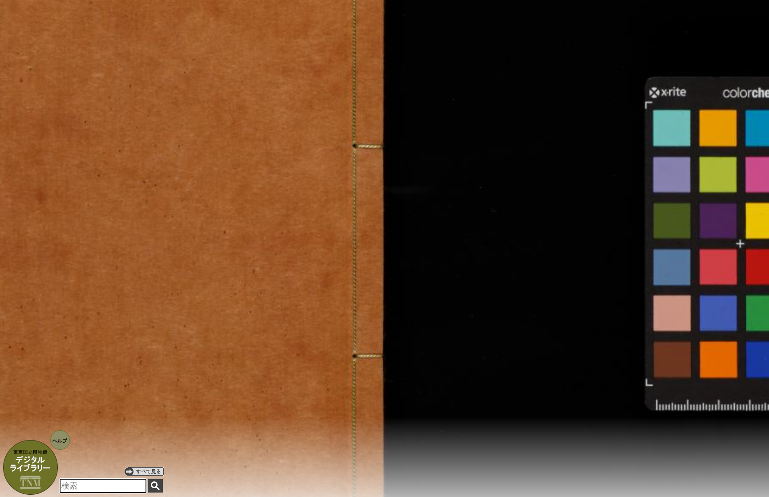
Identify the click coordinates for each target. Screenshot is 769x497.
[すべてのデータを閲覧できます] (144, 471)
